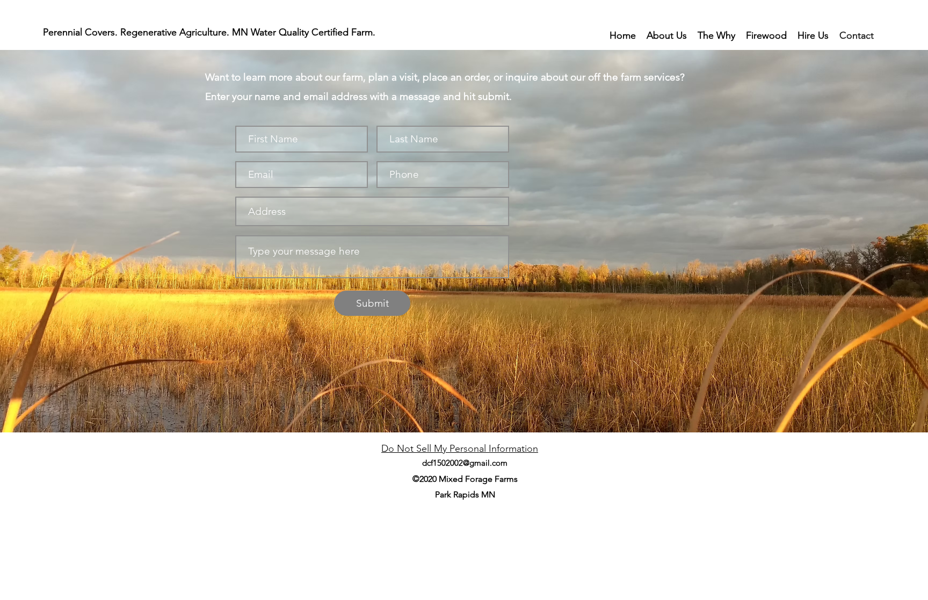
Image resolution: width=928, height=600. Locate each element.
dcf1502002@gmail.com (465, 463)
